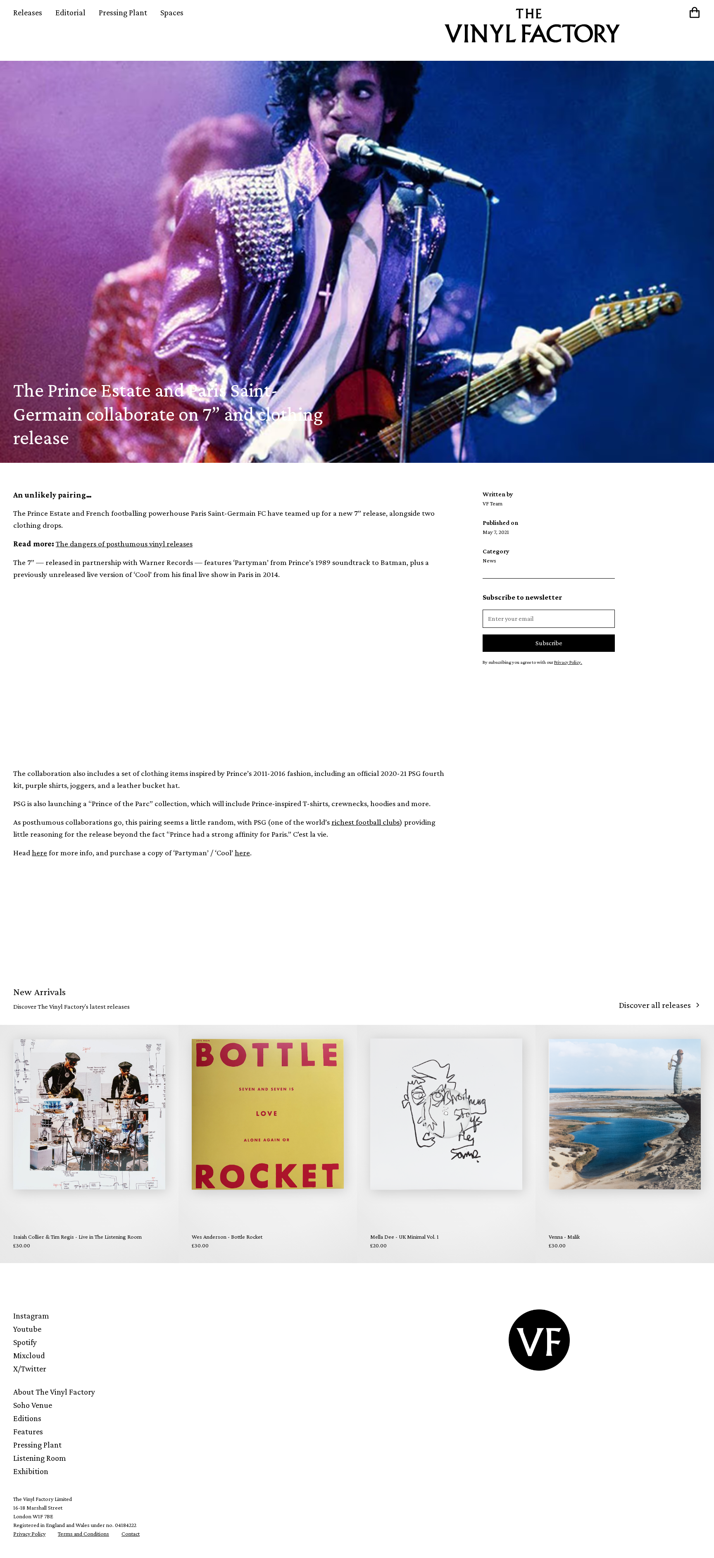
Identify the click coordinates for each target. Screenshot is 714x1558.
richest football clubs (365, 822)
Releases (27, 12)
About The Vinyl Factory (54, 1391)
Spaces (171, 12)
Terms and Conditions (83, 1533)
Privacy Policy (29, 1533)
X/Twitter (29, 1368)
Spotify (25, 1342)
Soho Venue (32, 1405)
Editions (27, 1418)
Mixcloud (29, 1355)
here (39, 852)
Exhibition (30, 1471)
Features (28, 1431)
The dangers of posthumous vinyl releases (124, 543)
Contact (130, 1533)
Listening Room (39, 1457)
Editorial (70, 12)
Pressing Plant (123, 12)
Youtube (27, 1328)
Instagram (31, 1315)
